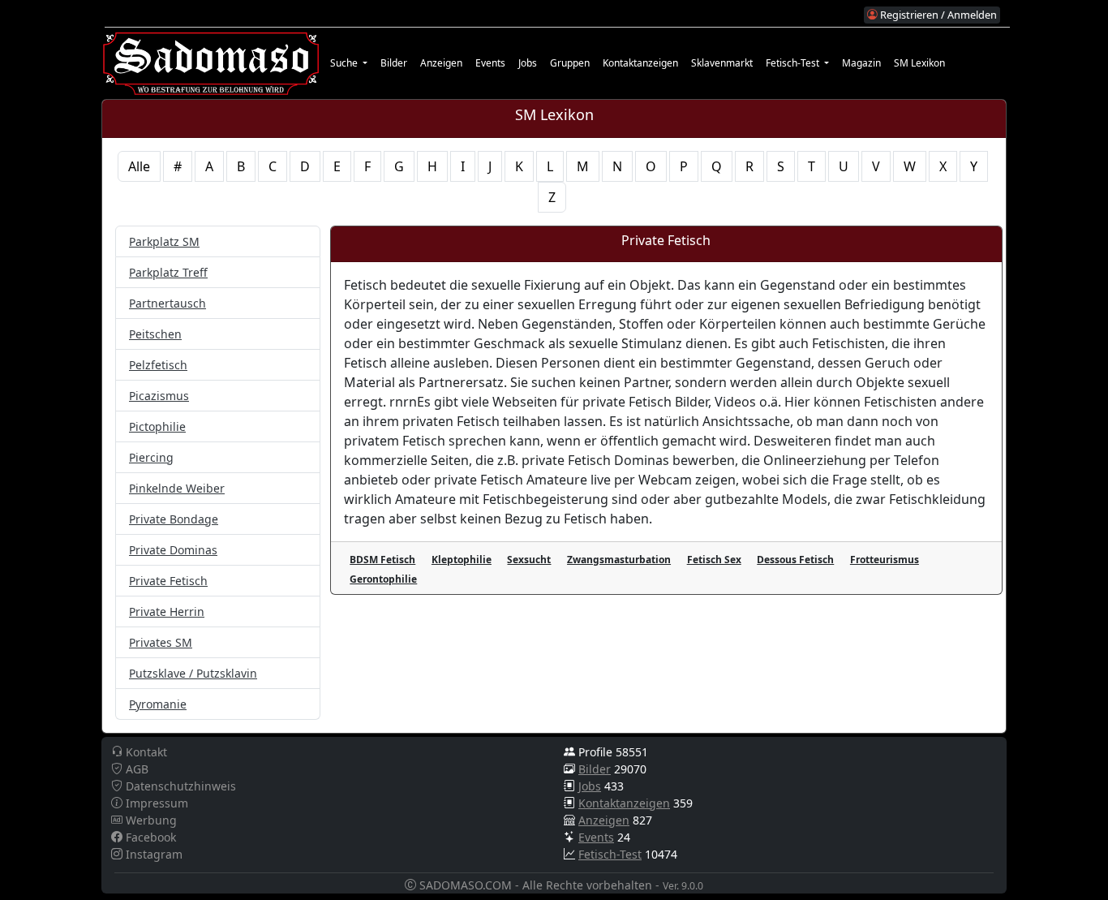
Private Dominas (173, 550)
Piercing (151, 457)
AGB (135, 769)
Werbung (149, 820)
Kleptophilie (462, 559)
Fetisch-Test (610, 854)
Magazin (861, 63)
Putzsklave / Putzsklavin (193, 673)
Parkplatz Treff (168, 272)
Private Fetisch (168, 580)
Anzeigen (441, 63)
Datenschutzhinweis (179, 786)
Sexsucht (529, 559)
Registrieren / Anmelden (937, 14)
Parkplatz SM (164, 241)
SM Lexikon (919, 63)
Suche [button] (345, 63)
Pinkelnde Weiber (177, 488)
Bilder (393, 63)
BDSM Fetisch (382, 559)
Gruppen (570, 63)
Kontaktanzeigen (640, 63)
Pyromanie (158, 704)
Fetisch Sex (714, 559)
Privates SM (160, 642)
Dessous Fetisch (795, 559)
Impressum (155, 803)
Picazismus (159, 395)
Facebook (149, 837)
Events (490, 63)
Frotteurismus (884, 559)
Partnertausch (167, 303)
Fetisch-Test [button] (794, 63)
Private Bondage (173, 519)
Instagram (152, 854)
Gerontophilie (383, 579)
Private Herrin (166, 611)
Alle (139, 166)
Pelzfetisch (158, 364)
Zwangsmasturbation (619, 559)
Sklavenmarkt (722, 63)
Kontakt (144, 752)
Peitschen (155, 334)
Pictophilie (157, 426)
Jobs (527, 63)
